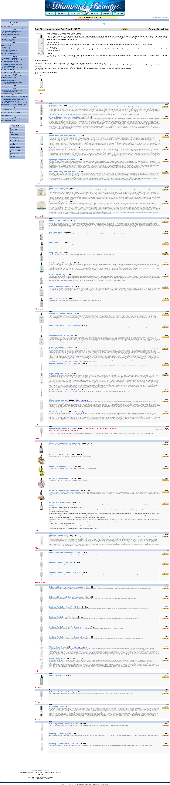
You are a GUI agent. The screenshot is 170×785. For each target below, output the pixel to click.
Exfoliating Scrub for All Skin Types (11, 112)
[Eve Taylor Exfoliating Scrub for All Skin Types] (41, 700)
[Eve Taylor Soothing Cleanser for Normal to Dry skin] (41, 398)
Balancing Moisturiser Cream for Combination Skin (15, 96)
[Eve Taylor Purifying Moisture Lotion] (41, 545)
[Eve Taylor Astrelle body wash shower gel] (42, 323)
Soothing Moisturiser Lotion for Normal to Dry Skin (14, 104)
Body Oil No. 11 (6, 48)
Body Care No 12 (6, 45)
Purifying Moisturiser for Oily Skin (10, 101)
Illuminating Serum (7, 115)
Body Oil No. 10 (6, 47)
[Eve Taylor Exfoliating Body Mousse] (41, 196)
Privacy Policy (39, 772)
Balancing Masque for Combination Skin (12, 90)
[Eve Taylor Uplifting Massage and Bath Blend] (41, 169)
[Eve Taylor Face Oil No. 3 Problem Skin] (42, 476)
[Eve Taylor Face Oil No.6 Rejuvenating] (41, 510)
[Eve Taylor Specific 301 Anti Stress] (41, 306)
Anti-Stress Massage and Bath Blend (11, 31)
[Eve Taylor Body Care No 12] (41, 240)
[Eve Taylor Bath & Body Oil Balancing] (41, 230)
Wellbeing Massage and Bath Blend (11, 36)
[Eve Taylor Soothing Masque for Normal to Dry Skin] (41, 580)
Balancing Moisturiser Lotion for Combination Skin (14, 98)
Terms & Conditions (49, 772)
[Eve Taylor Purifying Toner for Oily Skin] (41, 741)
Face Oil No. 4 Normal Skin (8, 80)
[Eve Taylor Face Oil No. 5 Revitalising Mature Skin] (41, 500)
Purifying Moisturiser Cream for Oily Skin (12, 99)
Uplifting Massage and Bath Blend (10, 34)
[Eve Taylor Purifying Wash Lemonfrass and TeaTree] (41, 371)
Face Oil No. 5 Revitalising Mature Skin (12, 82)
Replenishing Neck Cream (8, 66)
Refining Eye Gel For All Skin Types (11, 72)
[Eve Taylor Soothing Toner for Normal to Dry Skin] (41, 751)
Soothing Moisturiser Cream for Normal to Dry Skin (15, 103)
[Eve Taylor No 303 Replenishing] (41, 284)
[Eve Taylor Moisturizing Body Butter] (41, 209)
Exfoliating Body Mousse (8, 39)
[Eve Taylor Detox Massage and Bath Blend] (41, 157)
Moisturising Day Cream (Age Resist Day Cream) (14, 28)
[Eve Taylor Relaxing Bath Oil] (42, 685)
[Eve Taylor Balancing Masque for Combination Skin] (41, 560)
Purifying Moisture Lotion (8, 87)
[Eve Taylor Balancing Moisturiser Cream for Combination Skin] (41, 595)
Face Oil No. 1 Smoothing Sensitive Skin (12, 75)
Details (41, 93)
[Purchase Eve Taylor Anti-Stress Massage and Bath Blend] (41, 88)
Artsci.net (47, 778)
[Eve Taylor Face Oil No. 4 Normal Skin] (41, 488)
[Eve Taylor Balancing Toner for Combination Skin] (41, 731)
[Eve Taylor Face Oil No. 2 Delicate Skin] (41, 464)
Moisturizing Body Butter (8, 40)
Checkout (154, 17)
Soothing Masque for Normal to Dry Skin (12, 93)
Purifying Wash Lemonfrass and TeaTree (12, 64)
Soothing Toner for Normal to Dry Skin (11, 122)
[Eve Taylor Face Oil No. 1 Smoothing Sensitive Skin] (41, 453)
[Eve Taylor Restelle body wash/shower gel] (41, 296)
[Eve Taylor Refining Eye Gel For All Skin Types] (41, 436)
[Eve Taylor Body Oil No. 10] (41, 250)
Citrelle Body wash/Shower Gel (10, 61)
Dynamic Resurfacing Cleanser (10, 63)
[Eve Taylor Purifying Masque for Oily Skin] (41, 570)
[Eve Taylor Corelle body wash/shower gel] (42, 272)
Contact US (166, 17)
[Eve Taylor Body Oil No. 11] (41, 261)
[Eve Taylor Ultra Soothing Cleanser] (41, 410)
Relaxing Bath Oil (6, 109)
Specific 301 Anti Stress (8, 55)
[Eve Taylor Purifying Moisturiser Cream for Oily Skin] (41, 615)
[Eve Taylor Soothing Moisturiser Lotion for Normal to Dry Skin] (41, 645)
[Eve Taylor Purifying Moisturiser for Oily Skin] (41, 625)
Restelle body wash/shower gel (10, 53)
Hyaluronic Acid (6, 26)
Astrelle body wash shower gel (10, 58)
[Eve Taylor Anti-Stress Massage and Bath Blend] (42, 145)
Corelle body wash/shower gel (9, 50)
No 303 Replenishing (7, 52)
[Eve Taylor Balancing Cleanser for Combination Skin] (41, 333)
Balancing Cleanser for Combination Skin (12, 60)
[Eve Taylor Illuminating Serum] (41, 716)
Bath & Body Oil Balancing (8, 44)
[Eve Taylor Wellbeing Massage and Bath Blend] (41, 181)
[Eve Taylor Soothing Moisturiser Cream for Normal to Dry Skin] (41, 635)
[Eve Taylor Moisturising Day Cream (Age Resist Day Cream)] (41, 126)
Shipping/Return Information (27, 772)
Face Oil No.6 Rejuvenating (9, 83)
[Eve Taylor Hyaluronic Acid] (41, 115)
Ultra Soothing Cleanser (8, 69)
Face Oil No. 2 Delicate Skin (9, 77)
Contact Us (58, 772)
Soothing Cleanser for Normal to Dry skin (12, 67)
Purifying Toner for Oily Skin (9, 120)
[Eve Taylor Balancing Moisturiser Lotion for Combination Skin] (41, 605)
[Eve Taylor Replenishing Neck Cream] (42, 383)
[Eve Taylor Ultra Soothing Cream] (41, 656)
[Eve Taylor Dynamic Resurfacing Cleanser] (41, 357)
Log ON (160, 17)
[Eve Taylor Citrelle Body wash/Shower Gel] (42, 345)
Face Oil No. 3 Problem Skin (9, 79)
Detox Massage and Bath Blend (10, 32)
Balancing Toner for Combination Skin (11, 118)
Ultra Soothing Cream (7, 106)
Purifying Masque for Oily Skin (9, 91)
